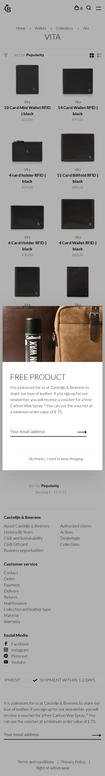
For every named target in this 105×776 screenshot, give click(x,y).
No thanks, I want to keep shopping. (56, 459)
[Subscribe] (81, 431)
